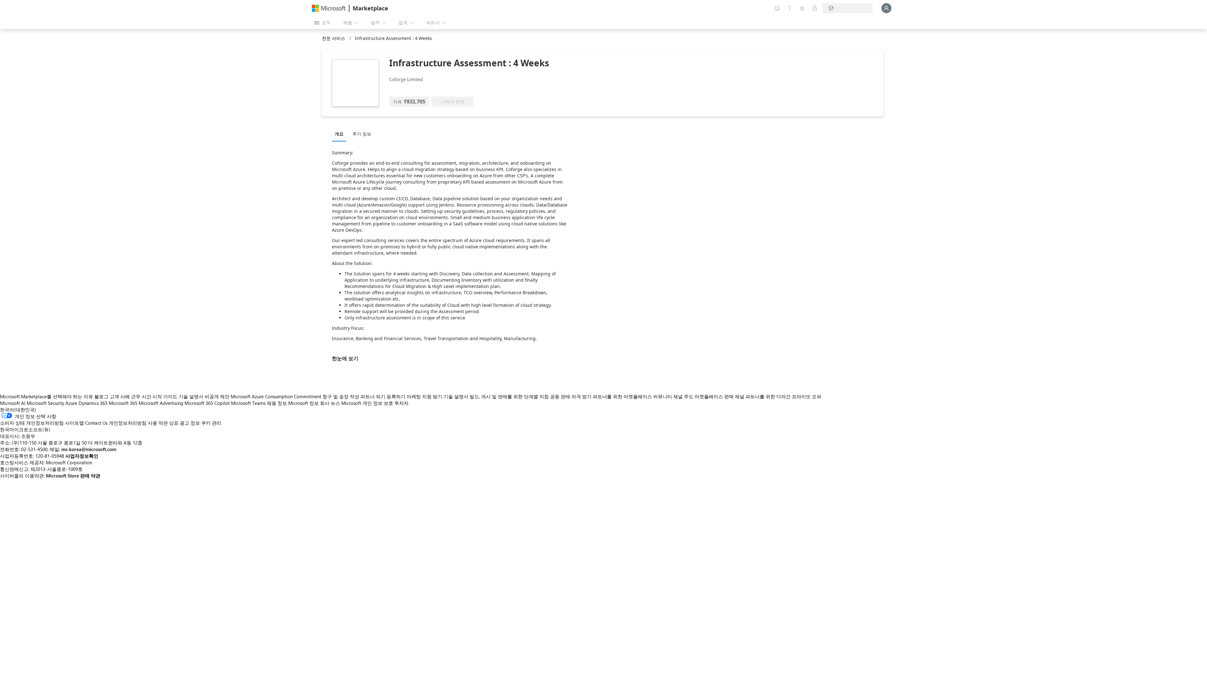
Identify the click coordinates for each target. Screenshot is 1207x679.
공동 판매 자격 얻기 (571, 396)
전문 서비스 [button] (333, 38)
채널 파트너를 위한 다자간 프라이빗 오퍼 (778, 396)
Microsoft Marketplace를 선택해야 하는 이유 (46, 396)
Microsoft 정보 (303, 403)
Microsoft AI (12, 403)
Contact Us (96, 423)
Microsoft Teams (248, 403)
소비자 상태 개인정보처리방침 (32, 423)
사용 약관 (158, 423)
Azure (71, 403)
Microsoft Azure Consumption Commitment (276, 396)
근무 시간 (141, 396)
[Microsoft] (329, 8)
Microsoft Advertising (161, 403)
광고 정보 (190, 423)
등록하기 (396, 396)
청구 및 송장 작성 (340, 396)
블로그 (101, 396)
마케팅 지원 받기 (424, 396)
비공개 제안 (217, 396)
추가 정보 (361, 134)
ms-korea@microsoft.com (88, 449)
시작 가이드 (164, 396)
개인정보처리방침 (127, 423)
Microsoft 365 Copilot (207, 403)
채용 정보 (277, 403)
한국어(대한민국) (18, 409)
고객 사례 (120, 396)
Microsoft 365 (123, 403)
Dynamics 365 (93, 403)
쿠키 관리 (211, 423)
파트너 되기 (373, 396)
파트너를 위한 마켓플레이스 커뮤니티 (632, 396)
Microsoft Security (45, 403)
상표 (174, 423)
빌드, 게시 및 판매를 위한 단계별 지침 (509, 396)
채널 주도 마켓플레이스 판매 (703, 396)
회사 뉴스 (330, 403)
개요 (339, 134)
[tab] (341, 134)
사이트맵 (74, 423)
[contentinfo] (350, 38)
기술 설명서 (191, 396)
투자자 (401, 403)
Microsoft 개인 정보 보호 (367, 403)
